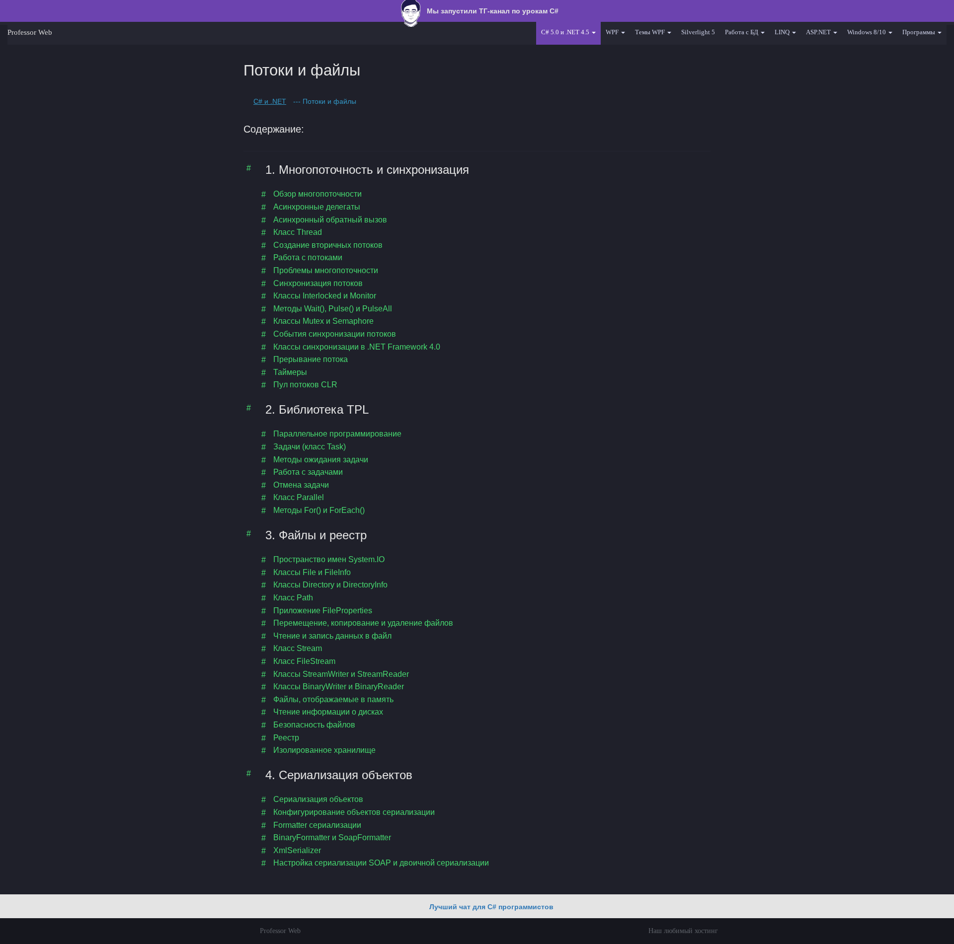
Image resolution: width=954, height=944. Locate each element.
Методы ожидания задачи (320, 459)
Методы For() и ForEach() (319, 510)
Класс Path (293, 597)
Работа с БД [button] (742, 32)
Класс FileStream (304, 661)
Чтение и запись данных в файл (332, 636)
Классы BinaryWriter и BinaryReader (338, 686)
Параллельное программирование (337, 434)
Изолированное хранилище (324, 750)
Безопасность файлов (314, 725)
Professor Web (29, 32)
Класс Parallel (298, 497)
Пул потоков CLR (305, 384)
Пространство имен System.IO (329, 559)
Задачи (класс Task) (309, 446)
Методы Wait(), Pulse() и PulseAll (332, 308)
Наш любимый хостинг (683, 931)
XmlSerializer (297, 850)
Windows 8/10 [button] (867, 32)
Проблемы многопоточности (325, 270)
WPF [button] (613, 32)
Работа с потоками (307, 257)
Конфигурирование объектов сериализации (354, 812)
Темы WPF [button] (650, 32)
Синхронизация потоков (318, 283)
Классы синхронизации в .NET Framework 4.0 (356, 347)
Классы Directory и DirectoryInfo (330, 585)
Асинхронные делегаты (316, 207)
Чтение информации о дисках (328, 712)
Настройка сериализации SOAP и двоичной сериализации (381, 863)
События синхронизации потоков (334, 334)
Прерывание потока (310, 359)
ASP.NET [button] (819, 32)
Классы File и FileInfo (312, 572)
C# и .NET (269, 101)
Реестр (286, 737)
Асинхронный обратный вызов (330, 220)
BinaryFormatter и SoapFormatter (332, 837)
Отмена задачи (301, 485)
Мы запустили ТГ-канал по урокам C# (491, 11)
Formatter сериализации (317, 825)
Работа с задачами (308, 472)
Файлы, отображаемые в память (333, 699)
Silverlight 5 (698, 32)
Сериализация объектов (318, 799)
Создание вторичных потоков (328, 245)
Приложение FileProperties (322, 610)
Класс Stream (297, 648)
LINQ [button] (783, 32)
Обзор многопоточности (317, 194)
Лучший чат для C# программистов (491, 907)
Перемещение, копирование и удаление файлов (363, 623)
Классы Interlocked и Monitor (324, 295)
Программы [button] (919, 32)
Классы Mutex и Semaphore (323, 321)
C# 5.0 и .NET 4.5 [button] (566, 32)
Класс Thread (297, 232)
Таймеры (290, 372)
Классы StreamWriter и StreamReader (341, 674)
